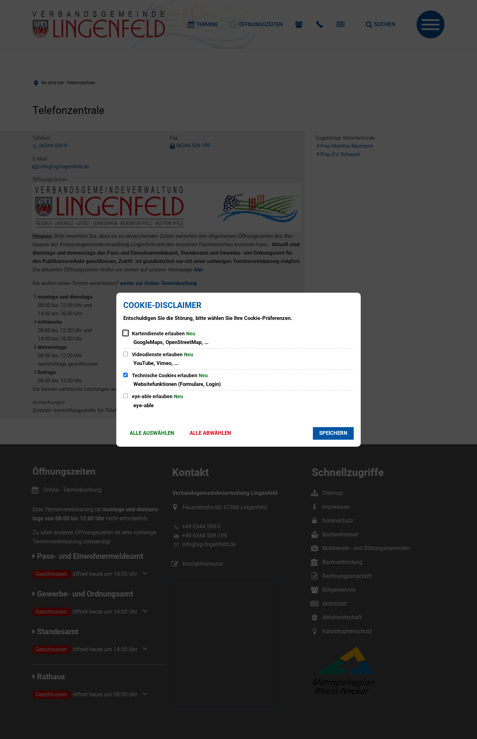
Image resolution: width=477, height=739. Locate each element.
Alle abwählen (210, 433)
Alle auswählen (152, 433)
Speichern (333, 433)
